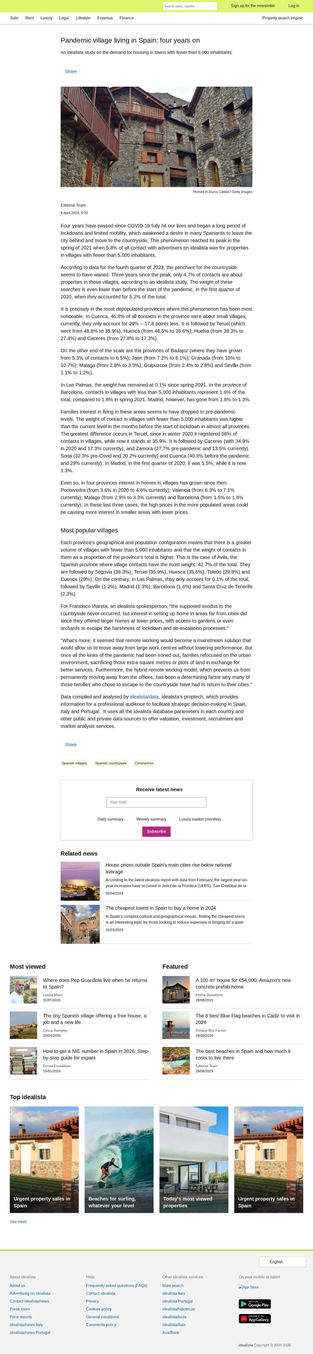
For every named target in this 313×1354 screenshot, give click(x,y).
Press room (20, 1309)
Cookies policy (99, 1309)
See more (18, 1222)
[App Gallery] (255, 1319)
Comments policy (101, 1325)
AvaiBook (170, 1332)
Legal (64, 18)
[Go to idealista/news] (16, 6)
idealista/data (144, 696)
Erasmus (105, 18)
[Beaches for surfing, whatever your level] (119, 1160)
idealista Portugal (177, 1301)
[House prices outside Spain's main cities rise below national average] (156, 881)
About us (17, 1285)
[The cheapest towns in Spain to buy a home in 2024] (156, 924)
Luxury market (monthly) (200, 819)
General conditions (102, 1317)
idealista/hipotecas (178, 1309)
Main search (173, 1285)
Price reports (21, 1317)
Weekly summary (151, 819)
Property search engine (282, 18)
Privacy (92, 1301)
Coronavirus (144, 763)
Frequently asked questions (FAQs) (116, 1285)
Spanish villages (74, 763)
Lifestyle (83, 18)
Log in (294, 6)
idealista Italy (173, 1293)
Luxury (46, 18)
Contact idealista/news (29, 1301)
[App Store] (255, 1289)
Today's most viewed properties (187, 1202)
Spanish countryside (110, 763)
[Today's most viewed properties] (193, 1160)
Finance (127, 18)
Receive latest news (159, 789)
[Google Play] (255, 1304)
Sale (14, 18)
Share (71, 71)
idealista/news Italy (26, 1325)
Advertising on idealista (30, 1293)
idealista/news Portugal (30, 1332)
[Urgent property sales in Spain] (44, 1160)
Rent (29, 18)
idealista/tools (174, 1317)
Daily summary (110, 819)
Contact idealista (100, 1293)
